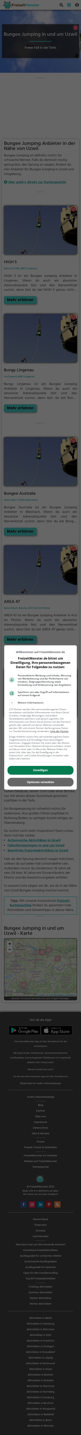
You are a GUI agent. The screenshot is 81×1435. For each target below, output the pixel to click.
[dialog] (40, 717)
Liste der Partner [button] (59, 731)
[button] (40, 702)
